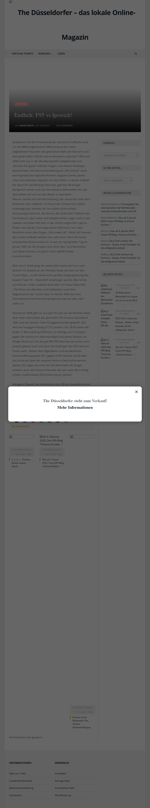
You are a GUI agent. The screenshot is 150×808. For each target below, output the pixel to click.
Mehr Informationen (75, 407)
